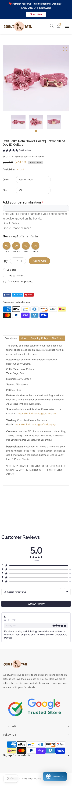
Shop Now (36, 14)
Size (5, 190)
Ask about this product (20, 281)
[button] (17, 151)
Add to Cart (39, 260)
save (30, 294)
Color (6, 179)
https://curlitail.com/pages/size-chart (37, 413)
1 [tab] (36, 131)
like (8, 294)
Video (24, 338)
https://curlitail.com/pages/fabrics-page (35, 424)
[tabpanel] (18, 122)
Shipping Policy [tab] (39, 338)
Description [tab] (11, 338)
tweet (19, 294)
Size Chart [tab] (57, 338)
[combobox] (67, 591)
